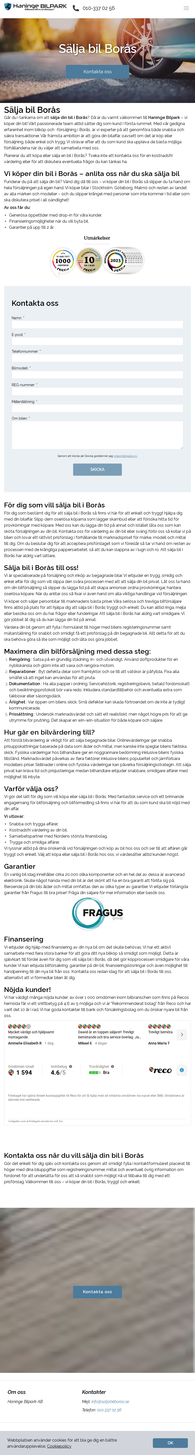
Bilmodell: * (21, 368)
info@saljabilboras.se (110, 1401)
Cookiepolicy (59, 1446)
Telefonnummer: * (26, 351)
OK (170, 1443)
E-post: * (19, 335)
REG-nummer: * (24, 385)
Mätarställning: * (24, 402)
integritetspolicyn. (126, 456)
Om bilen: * (21, 418)
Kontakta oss (98, 71)
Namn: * (18, 318)
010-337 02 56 (99, 8)
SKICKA (97, 469)
